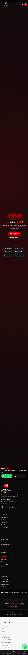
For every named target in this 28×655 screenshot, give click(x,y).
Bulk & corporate (5, 566)
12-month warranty (5, 544)
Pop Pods (4, 634)
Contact (20, 614)
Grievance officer (5, 584)
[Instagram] (2, 507)
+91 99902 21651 (20, 476)
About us (3, 559)
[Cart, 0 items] (25, 4)
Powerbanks (4, 524)
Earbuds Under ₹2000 (6, 642)
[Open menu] (2, 4)
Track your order (5, 537)
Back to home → (14, 233)
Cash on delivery (5, 547)
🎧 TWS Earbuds (19, 248)
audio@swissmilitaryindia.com (9, 501)
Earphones (3, 519)
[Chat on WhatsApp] (24, 646)
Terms (7, 614)
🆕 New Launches (8, 255)
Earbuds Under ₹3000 (6, 645)
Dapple (3, 628)
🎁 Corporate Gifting (19, 255)
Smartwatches (4, 527)
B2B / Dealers (4, 564)
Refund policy (4, 579)
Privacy (11, 614)
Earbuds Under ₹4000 (6, 647)
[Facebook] (6, 507)
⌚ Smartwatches (19, 251)
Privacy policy (4, 576)
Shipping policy (4, 539)
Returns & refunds (5, 542)
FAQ (2, 549)
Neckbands (4, 522)
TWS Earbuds (4, 517)
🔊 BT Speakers (8, 248)
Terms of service (5, 574)
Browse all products (14, 237)
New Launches (4, 529)
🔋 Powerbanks (8, 251)
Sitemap (3, 586)
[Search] (20, 4)
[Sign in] (22, 4)
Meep (3, 631)
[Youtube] (9, 507)
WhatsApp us (8, 476)
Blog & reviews (4, 561)
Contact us (4, 552)
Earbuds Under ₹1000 (6, 639)
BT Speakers (4, 514)
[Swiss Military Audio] (6, 4)
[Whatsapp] (13, 507)
